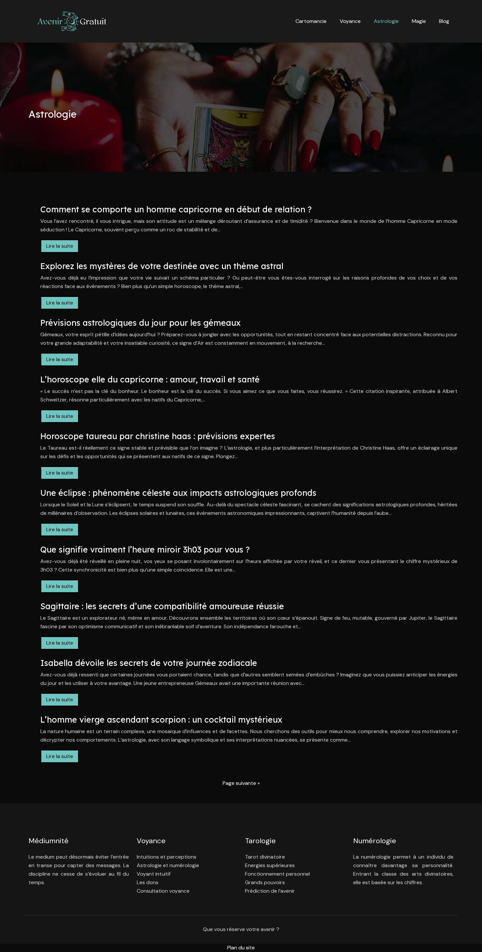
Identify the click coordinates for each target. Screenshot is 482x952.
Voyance (350, 21)
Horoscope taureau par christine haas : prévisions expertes (157, 436)
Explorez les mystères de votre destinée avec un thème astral (161, 266)
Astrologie (386, 21)
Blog (444, 21)
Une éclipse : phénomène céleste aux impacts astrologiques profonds (178, 493)
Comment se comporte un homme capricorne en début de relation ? (176, 209)
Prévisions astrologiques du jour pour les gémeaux (140, 323)
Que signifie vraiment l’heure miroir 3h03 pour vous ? (145, 549)
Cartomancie (311, 21)
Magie (419, 21)
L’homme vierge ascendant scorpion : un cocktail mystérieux (161, 719)
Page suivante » (241, 783)
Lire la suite (59, 246)
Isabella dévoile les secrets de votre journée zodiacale (148, 663)
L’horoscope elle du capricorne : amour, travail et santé (150, 379)
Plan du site (241, 947)
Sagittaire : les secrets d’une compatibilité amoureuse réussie (162, 606)
